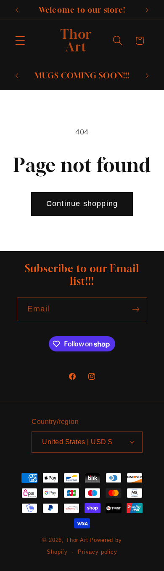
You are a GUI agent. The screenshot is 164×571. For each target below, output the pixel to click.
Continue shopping (82, 203)
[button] (20, 40)
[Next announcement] (147, 9)
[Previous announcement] (17, 9)
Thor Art (77, 540)
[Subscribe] (135, 309)
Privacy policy (97, 552)
